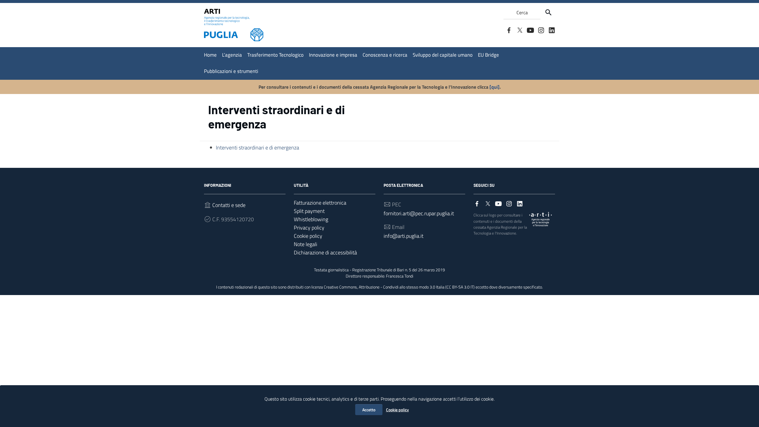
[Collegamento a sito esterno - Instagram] (540, 29)
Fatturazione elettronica (320, 203)
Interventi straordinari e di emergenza (257, 148)
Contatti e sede (228, 205)
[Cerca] (548, 12)
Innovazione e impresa (333, 55)
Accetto (368, 410)
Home (210, 55)
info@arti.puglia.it (403, 236)
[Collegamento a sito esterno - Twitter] (519, 29)
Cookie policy (397, 410)
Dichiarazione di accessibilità (325, 252)
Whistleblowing (311, 219)
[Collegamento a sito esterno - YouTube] (530, 29)
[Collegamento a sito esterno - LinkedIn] (551, 29)
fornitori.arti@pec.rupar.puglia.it (419, 213)
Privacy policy (309, 228)
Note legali (305, 244)
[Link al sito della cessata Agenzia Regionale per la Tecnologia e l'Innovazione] (540, 219)
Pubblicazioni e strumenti (231, 71)
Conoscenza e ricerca (385, 55)
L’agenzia (232, 55)
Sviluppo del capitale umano (443, 55)
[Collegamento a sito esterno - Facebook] (508, 29)
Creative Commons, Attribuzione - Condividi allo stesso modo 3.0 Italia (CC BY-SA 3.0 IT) (399, 287)
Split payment (309, 211)
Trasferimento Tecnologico (275, 55)
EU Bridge (488, 55)
